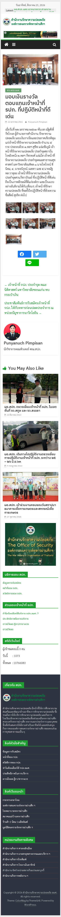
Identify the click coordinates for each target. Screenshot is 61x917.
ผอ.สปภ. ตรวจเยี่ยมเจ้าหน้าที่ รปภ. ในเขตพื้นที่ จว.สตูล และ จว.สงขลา (30, 408)
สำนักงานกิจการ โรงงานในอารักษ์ (19, 864)
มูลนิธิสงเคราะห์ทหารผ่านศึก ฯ (18, 827)
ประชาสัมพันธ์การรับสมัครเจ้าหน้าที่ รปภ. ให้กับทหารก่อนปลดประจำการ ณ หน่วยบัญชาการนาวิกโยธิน (29, 308)
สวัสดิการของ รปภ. (12, 593)
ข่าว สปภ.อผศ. (13, 90)
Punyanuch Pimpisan (37, 121)
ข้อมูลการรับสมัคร (12, 582)
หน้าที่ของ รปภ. (10, 588)
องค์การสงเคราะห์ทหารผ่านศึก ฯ (19, 805)
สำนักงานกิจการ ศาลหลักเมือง (17, 848)
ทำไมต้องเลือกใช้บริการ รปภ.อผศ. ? (20, 613)
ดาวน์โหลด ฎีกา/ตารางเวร (15, 778)
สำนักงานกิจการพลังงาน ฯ (15, 875)
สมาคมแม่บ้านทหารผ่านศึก (16, 816)
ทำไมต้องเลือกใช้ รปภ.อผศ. (16, 767)
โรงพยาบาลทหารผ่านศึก (15, 810)
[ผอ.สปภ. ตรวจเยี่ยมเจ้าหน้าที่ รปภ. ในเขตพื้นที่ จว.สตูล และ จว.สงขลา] (30, 376)
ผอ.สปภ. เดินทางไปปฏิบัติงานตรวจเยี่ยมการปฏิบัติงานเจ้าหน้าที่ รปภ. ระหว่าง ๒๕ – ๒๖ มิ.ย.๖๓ (30, 457)
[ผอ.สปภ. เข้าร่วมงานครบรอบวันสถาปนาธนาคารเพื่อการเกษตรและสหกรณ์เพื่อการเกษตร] (30, 474)
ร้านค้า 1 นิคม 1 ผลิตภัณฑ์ (15, 821)
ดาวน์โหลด (8, 629)
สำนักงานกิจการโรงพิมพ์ (14, 859)
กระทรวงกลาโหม (11, 799)
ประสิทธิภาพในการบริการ (16, 618)
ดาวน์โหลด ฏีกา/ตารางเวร (16, 624)
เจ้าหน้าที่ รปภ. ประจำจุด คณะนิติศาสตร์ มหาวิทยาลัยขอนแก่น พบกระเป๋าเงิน (26, 290)
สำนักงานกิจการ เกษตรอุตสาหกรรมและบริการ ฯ (26, 853)
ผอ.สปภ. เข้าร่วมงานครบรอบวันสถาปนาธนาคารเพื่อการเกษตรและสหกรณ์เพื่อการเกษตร (30, 508)
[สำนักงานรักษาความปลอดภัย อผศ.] (6, 44)
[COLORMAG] (24, 692)
